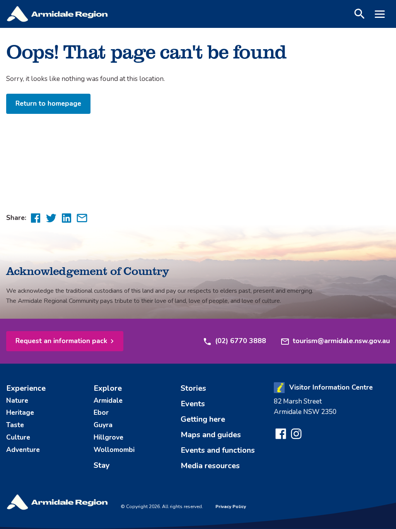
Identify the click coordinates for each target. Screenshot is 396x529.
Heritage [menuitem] (20, 412)
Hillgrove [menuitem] (108, 437)
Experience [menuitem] (26, 388)
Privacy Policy (230, 506)
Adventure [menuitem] (23, 449)
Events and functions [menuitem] (218, 450)
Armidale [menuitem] (108, 400)
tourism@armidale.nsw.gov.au (341, 340)
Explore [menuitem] (108, 388)
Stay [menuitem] (102, 465)
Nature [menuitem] (17, 400)
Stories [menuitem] (193, 388)
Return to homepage (48, 103)
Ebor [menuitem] (101, 412)
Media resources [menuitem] (210, 465)
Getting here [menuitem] (203, 419)
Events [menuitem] (193, 403)
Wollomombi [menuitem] (114, 449)
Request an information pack (61, 340)
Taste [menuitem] (15, 424)
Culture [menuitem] (18, 437)
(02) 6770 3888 (240, 340)
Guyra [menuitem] (103, 424)
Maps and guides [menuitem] (211, 434)
